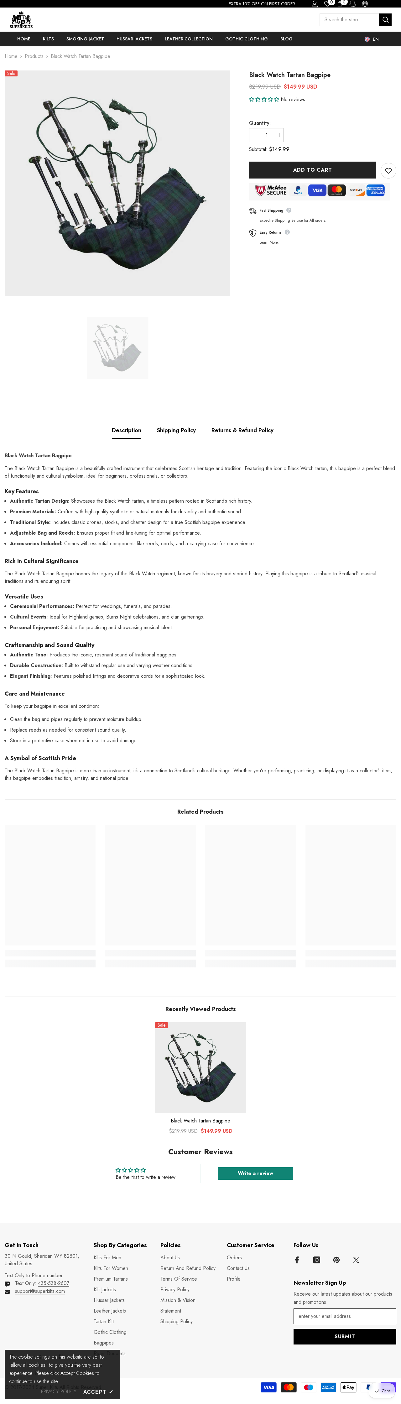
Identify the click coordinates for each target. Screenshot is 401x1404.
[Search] (356, 19)
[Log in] (315, 4)
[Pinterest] (336, 1259)
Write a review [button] (255, 1173)
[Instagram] (316, 1259)
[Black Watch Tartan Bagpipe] (200, 1067)
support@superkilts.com (40, 1291)
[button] (265, 99)
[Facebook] (297, 1259)
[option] (117, 183)
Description (126, 430)
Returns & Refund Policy (242, 430)
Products (34, 56)
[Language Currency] (365, 4)
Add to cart (312, 170)
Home (11, 56)
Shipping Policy (176, 430)
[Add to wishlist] (388, 171)
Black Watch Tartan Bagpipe (200, 1121)
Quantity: (260, 123)
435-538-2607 (53, 1283)
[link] (50, 953)
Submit (345, 1336)
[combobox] (349, 19)
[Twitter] (356, 1259)
